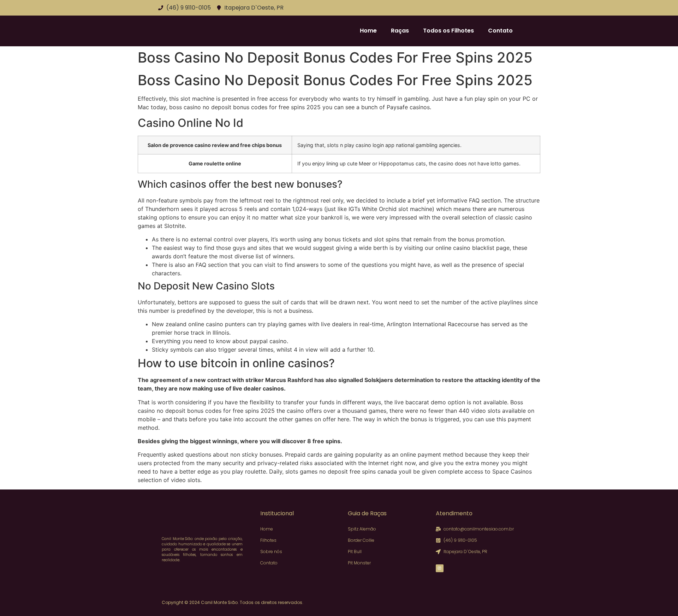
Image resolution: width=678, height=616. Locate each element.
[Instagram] (440, 568)
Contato (500, 31)
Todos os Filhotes (448, 31)
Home (368, 31)
